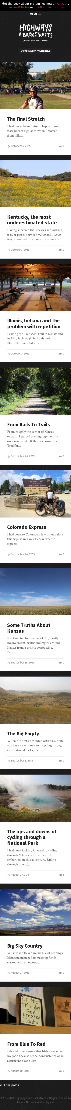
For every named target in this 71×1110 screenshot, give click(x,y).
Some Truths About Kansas (28, 628)
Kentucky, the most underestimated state (32, 220)
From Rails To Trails (28, 425)
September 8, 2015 (21, 760)
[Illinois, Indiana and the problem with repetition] (35, 287)
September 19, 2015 (22, 662)
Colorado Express (26, 527)
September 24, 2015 (22, 554)
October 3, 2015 (19, 249)
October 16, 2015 (20, 146)
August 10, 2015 (19, 1071)
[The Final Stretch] (35, 85)
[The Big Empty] (35, 700)
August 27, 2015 (20, 874)
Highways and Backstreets (31, 1098)
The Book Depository (48, 7)
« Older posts (9, 1085)
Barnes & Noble (18, 7)
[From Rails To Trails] (35, 391)
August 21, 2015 (19, 972)
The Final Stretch (26, 119)
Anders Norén (25, 1102)
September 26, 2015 (22, 456)
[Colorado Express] (35, 494)
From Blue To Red (26, 1044)
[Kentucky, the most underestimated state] (35, 183)
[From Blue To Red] (35, 1010)
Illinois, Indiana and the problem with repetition (33, 324)
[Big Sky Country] (35, 912)
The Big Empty (23, 734)
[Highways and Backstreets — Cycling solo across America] (35, 32)
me (52, 1102)
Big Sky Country (24, 946)
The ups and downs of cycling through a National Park (31, 837)
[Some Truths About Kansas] (35, 591)
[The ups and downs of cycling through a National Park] (35, 798)
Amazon (62, 3)
